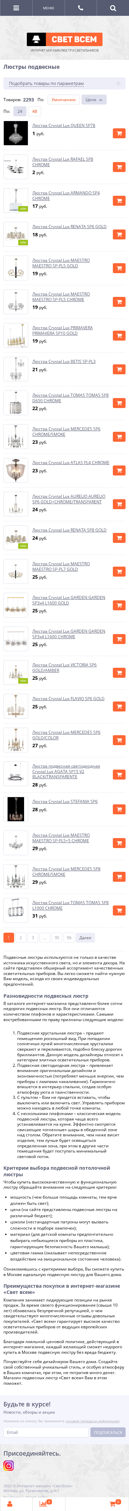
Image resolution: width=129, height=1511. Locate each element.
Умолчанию (64, 100)
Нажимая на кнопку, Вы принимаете (61, 1420)
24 (20, 111)
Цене (91, 100)
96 (69, 938)
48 (34, 111)
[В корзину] (119, 133)
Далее (85, 938)
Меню (48, 8)
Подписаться (108, 1432)
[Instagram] (8, 1465)
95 (57, 938)
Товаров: (12, 100)
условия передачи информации (92, 1420)
